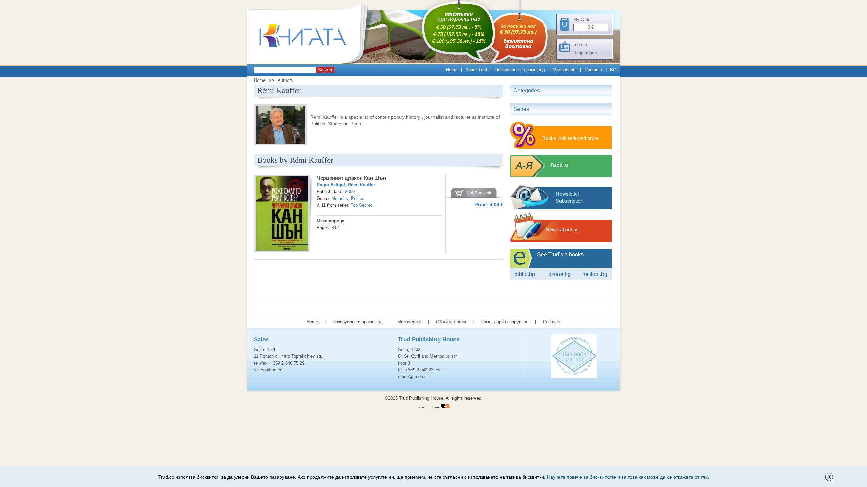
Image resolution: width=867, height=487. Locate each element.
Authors (285, 80)
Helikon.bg (594, 274)
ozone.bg (559, 274)
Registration (585, 52)
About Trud (476, 69)
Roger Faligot (331, 184)
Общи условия (451, 321)
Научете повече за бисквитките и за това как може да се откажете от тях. (628, 477)
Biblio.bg (524, 274)
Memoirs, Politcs (347, 198)
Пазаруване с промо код (520, 69)
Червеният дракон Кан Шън (351, 178)
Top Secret (361, 205)
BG (613, 69)
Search (325, 69)
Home (452, 69)
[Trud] (310, 62)
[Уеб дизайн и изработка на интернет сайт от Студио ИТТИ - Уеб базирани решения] (433, 406)
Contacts (593, 69)
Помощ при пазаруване (504, 321)
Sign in (580, 44)
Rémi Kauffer (361, 184)
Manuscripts (565, 69)
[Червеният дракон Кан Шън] (282, 214)
